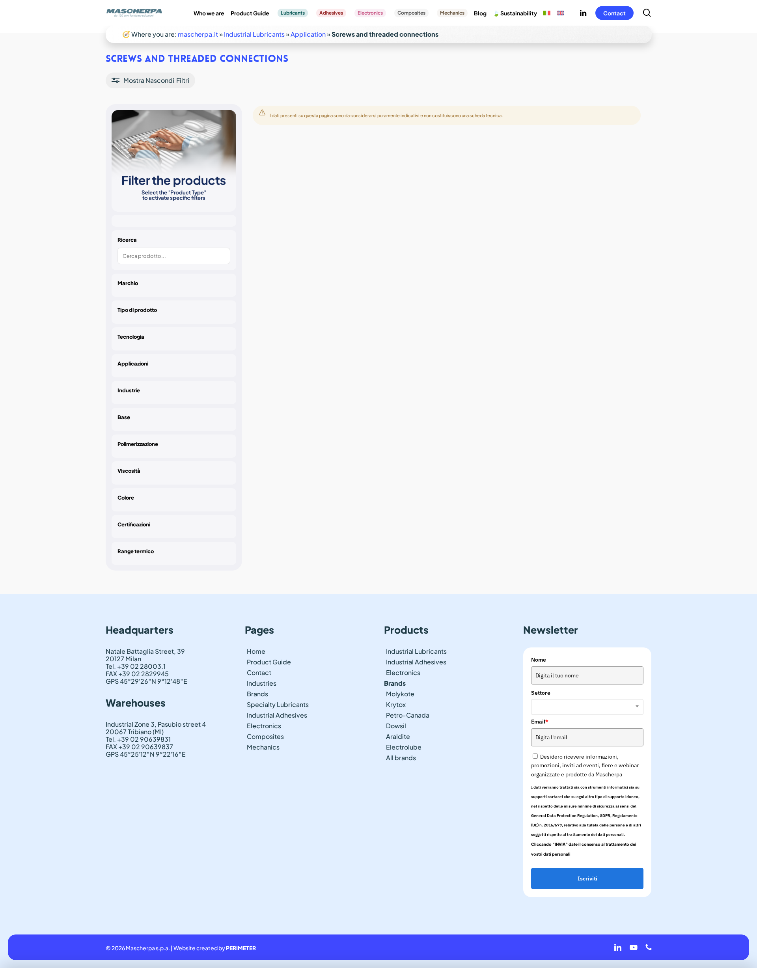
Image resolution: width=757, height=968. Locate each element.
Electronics (264, 725)
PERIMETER (241, 947)
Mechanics (263, 747)
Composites (265, 736)
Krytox (396, 704)
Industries (261, 683)
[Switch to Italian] (547, 13)
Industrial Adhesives (277, 715)
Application (308, 34)
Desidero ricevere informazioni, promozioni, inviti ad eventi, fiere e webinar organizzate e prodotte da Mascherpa (585, 765)
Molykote (400, 694)
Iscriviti (587, 878)
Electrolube (403, 747)
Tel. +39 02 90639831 (138, 739)
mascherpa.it (198, 34)
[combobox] (587, 707)
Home (256, 651)
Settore (540, 692)
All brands (401, 757)
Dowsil (396, 725)
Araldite (398, 736)
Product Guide (269, 662)
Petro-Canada (407, 715)
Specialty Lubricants (278, 704)
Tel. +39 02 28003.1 (136, 666)
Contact (259, 672)
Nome (538, 659)
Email (539, 721)
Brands (257, 694)
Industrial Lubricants (254, 34)
